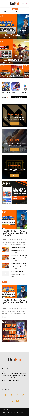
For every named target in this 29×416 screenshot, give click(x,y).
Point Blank (4, 53)
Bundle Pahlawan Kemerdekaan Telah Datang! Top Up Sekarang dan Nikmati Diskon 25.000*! (18, 265)
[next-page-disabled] (5, 317)
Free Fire (3, 73)
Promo (3, 28)
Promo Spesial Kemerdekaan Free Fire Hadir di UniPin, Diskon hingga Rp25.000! (19, 257)
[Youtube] (17, 400)
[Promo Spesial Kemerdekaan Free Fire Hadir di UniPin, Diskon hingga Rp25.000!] (11, 71)
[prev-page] (2, 317)
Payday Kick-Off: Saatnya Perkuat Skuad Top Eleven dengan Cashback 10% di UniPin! (14, 233)
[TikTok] (22, 395)
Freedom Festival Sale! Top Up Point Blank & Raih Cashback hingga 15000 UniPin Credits (18, 249)
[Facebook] (5, 395)
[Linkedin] (17, 395)
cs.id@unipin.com (12, 383)
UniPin (3, 237)
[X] (11, 400)
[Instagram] (11, 395)
